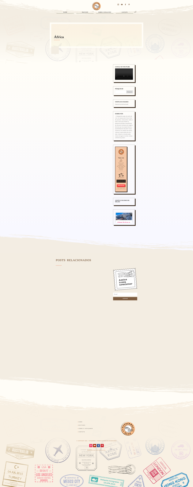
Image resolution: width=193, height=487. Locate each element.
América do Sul (81, 308)
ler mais (60, 315)
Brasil (86, 308)
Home (65, 12)
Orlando (89, 309)
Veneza (92, 309)
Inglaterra (63, 309)
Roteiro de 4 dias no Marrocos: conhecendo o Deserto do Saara (77, 141)
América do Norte (74, 308)
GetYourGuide (124, 104)
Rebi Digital (102, 450)
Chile (89, 308)
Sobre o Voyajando (104, 12)
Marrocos (78, 309)
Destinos (85, 12)
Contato (125, 12)
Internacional (60, 308)
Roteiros (84, 361)
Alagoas (68, 308)
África (65, 308)
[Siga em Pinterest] (129, 4)
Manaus (73, 309)
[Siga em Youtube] (121, 4)
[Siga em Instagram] (118, 4)
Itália (70, 309)
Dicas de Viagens (97, 308)
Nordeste (82, 309)
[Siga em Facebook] (125, 4)
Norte (85, 309)
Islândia (67, 309)
